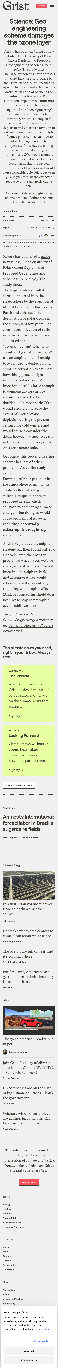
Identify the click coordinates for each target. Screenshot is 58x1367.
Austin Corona (10, 1128)
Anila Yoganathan (12, 941)
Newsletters (9, 1289)
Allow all (29, 1351)
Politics (7, 1208)
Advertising (9, 1303)
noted (41, 202)
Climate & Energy (29, 837)
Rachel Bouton (11, 1078)
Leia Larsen (9, 921)
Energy (6, 1204)
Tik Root (7, 987)
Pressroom (9, 1269)
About (6, 1247)
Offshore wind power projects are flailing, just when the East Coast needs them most (27, 1118)
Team (5, 1251)
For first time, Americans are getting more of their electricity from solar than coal (28, 977)
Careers (7, 1260)
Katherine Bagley (18, 1052)
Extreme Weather (12, 1222)
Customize (27, 1360)
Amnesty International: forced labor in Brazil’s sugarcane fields (28, 822)
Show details (40, 1341)
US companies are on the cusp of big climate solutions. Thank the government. (28, 1093)
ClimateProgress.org (18, 620)
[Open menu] (52, 5)
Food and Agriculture (14, 1226)
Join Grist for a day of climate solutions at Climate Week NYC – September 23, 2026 (28, 1068)
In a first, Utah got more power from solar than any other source (28, 909)
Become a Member (13, 1298)
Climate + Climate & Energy (41, 227)
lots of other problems (37, 198)
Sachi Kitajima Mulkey (14, 962)
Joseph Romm (10, 211)
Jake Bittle (8, 1103)
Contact (7, 1256)
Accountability (11, 1217)
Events (6, 1294)
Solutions (8, 1213)
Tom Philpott (10, 837)
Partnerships (9, 1265)
